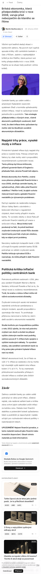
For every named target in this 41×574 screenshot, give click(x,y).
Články (19, 2)
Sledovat (19, 468)
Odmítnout (7, 571)
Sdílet (20, 36)
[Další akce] (35, 505)
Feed (11, 2)
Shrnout (8, 36)
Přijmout (18, 571)
